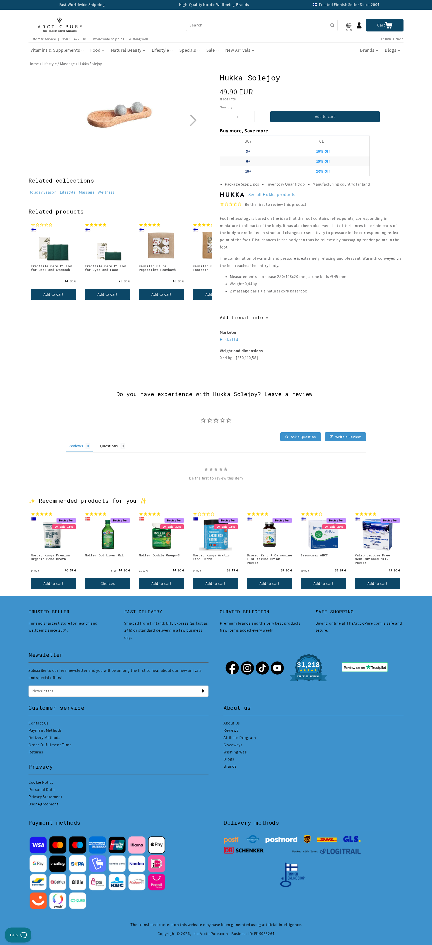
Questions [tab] (109, 446)
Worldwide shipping (108, 39)
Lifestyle (49, 63)
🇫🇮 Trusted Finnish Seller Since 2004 (346, 4)
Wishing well (138, 39)
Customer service (42, 39)
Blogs (229, 759)
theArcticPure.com (211, 933)
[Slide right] (193, 120)
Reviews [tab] (75, 446)
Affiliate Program (240, 737)
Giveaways (233, 744)
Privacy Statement (45, 796)
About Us (232, 723)
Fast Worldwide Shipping (82, 4)
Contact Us (38, 723)
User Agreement (43, 804)
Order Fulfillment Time (50, 744)
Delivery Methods (44, 737)
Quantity (226, 107)
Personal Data (41, 789)
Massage (67, 63)
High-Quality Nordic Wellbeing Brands (214, 4)
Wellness (106, 192)
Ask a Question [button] (303, 437)
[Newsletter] (203, 691)
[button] (349, 25)
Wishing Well (236, 752)
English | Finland (392, 39)
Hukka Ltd (229, 339)
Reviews (231, 730)
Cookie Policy (41, 782)
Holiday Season (42, 192)
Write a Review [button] (348, 437)
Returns (35, 752)
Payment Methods (45, 730)
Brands (230, 766)
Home (33, 63)
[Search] (332, 25)
